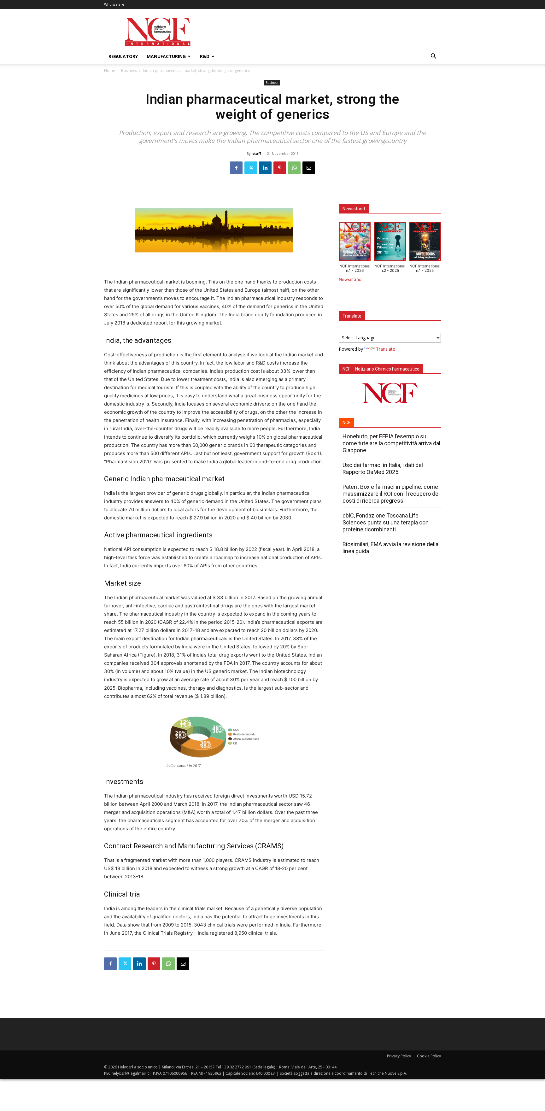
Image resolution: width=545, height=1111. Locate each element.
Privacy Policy (399, 1056)
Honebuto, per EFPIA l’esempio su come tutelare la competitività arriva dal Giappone (391, 443)
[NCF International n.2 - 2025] (390, 243)
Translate (385, 349)
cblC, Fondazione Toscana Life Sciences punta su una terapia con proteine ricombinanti (386, 522)
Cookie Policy (429, 1056)
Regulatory (123, 56)
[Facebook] (236, 167)
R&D (204, 56)
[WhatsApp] (294, 167)
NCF (346, 422)
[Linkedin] (265, 167)
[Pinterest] (279, 167)
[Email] (308, 167)
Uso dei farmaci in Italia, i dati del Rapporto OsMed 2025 (383, 468)
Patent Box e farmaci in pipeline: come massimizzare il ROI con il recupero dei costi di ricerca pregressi (391, 493)
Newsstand (350, 279)
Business (129, 70)
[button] (433, 57)
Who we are (114, 4)
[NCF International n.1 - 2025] (425, 243)
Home (109, 70)
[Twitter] (250, 167)
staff (256, 153)
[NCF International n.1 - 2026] (355, 243)
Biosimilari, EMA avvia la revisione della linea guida (390, 547)
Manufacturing (166, 56)
